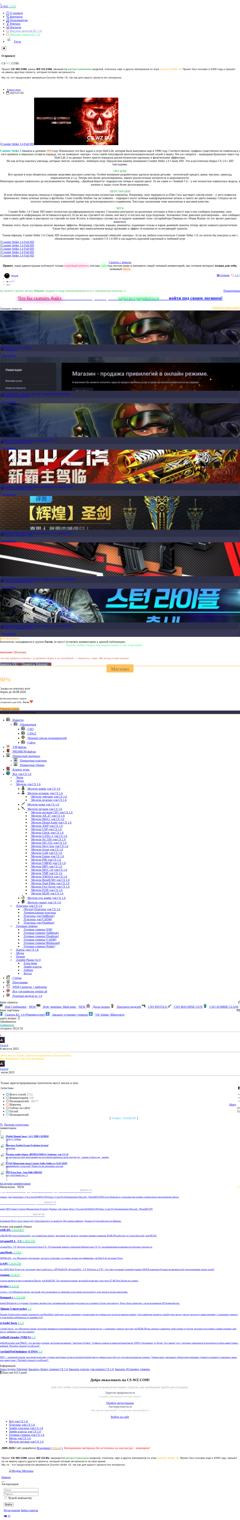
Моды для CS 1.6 (20, 1438)
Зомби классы (32, 966)
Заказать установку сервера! (70, 1014)
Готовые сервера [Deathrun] (41, 936)
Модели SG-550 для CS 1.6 (48, 839)
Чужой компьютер (20, 1498)
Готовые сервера (27, 926)
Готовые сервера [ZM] (37, 929)
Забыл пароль (29, 1510)
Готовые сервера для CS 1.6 (26, 1434)
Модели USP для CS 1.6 (46, 829)
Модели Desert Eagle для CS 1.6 (51, 822)
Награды (15, 27)
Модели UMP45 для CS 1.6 (48, 863)
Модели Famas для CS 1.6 (47, 856)
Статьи (17, 977)
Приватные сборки (31, 765)
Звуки (20, 780)
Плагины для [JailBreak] (38, 916)
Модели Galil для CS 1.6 (46, 852)
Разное (20, 956)
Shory (232, 1104)
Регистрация (12, 1510)
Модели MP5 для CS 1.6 (46, 866)
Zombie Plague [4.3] (28, 959)
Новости (9, 489)
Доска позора (101, 1006)
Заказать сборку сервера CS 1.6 (48, 1369)
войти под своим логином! (196, 298)
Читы (19, 777)
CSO (30, 729)
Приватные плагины (33, 760)
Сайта (31, 742)
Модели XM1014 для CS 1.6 (49, 876)
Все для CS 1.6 (25, 442)
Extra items (30, 963)
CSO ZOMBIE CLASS (223, 1006)
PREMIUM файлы (24, 751)
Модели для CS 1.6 (28, 784)
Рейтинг (15, 23)
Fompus (116, 1118)
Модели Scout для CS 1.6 (47, 849)
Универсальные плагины (39, 912)
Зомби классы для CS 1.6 (25, 1431)
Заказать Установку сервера (132, 1369)
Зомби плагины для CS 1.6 (26, 1428)
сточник (223, 275)
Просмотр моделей (129, 1006)
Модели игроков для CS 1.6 (45, 793)
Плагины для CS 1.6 (29, 905)
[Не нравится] (233, 275)
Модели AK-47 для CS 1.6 (48, 815)
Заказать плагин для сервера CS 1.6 (91, 1369)
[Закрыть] (4, 48)
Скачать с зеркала (120, 262)
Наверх (6, 1477)
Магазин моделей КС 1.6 (25, 30)
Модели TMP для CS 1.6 (46, 873)
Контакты (15, 16)
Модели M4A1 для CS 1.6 (47, 819)
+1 (237, 275)
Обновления (20, 489)
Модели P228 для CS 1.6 (46, 890)
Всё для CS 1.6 (18, 1421)
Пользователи (18, 20)
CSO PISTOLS (157, 1006)
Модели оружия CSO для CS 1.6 (52, 812)
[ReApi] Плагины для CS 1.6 (41, 909)
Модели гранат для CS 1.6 (44, 902)
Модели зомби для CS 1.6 (43, 788)
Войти (8, 1504)
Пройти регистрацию (120, 1403)
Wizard (14, 275)
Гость (17, 41)
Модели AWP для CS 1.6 (47, 825)
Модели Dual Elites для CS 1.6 (50, 883)
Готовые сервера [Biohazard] (41, 943)
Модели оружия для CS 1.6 (44, 809)
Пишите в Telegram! (35, 664)
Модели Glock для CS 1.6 (47, 832)
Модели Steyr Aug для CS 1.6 (49, 846)
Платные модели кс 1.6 (27, 996)
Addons (28, 970)
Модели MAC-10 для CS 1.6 (49, 869)
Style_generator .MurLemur (64, 1006)
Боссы (27, 973)
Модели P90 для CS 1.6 (46, 859)
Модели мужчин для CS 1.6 (49, 800)
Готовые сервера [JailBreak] (41, 932)
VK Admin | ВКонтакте (109, 1014)
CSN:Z (30, 489)
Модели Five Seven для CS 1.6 (50, 886)
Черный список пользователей (47, 738)
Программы (20, 982)
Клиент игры (14, 89)
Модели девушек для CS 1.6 (49, 796)
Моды (20, 953)
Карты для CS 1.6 (27, 949)
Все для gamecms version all (29, 991)
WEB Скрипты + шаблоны (17, 396)
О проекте (16, 13)
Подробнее (9, 355)
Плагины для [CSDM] (37, 919)
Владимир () (50, 1448)
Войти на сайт (120, 1416)
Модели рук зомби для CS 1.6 (46, 898)
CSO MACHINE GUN (188, 1006)
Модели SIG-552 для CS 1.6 (49, 842)
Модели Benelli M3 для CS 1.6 (50, 880)
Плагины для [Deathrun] (38, 922)
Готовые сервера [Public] (39, 946)
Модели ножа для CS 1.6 (43, 804)
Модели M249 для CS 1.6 (47, 893)
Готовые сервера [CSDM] (39, 939)
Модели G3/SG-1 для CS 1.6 (49, 836)
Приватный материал (26, 756)
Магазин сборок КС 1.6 (24, 34)
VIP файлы (19, 747)
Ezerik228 (129, 1118)
